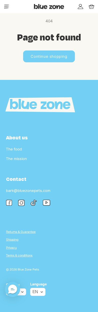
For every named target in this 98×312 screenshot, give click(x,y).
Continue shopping (49, 56)
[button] (12, 289)
